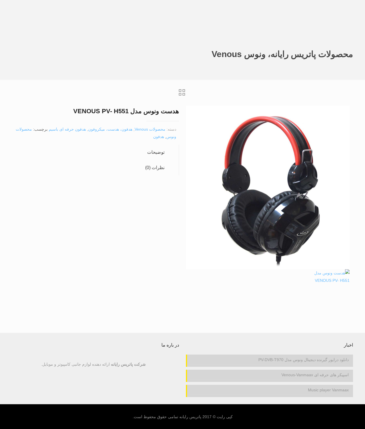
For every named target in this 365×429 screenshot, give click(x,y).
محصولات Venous (150, 129)
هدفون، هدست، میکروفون (110, 129)
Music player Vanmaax (328, 390)
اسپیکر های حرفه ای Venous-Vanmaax (315, 375)
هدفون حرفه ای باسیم (67, 129)
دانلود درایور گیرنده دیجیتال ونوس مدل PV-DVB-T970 (303, 359)
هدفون (158, 136)
